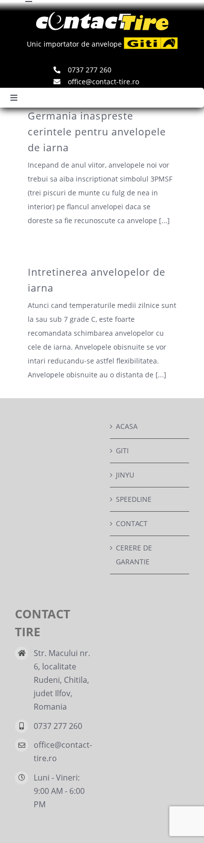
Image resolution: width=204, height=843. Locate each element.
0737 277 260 (58, 726)
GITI (122, 450)
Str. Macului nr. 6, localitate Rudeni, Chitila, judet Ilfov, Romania (62, 680)
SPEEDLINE (134, 499)
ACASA (127, 426)
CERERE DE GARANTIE (134, 554)
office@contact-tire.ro (63, 751)
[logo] (102, 15)
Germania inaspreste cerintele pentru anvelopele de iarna (97, 131)
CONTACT (132, 523)
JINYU (125, 475)
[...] (164, 220)
